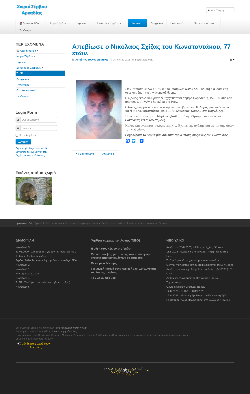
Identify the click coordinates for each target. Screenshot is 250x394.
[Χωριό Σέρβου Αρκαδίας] (34, 10)
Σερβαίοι (82, 23)
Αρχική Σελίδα (43, 223)
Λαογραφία (156, 23)
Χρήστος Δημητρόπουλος (64, 331)
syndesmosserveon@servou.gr (71, 328)
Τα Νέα (136, 23)
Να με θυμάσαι (27, 135)
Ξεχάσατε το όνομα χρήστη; (31, 151)
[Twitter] (133, 141)
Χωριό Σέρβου (58, 23)
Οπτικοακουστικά (204, 23)
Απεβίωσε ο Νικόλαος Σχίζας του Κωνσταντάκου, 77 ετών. (151, 49)
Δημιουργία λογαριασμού (30, 148)
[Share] (141, 141)
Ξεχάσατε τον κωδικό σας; (31, 155)
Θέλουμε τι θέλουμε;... (105, 263)
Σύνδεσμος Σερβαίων (109, 23)
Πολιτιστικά (177, 23)
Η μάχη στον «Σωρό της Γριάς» (111, 248)
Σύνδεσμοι (25, 30)
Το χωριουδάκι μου (103, 277)
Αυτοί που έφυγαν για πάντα (81, 223)
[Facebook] (127, 141)
